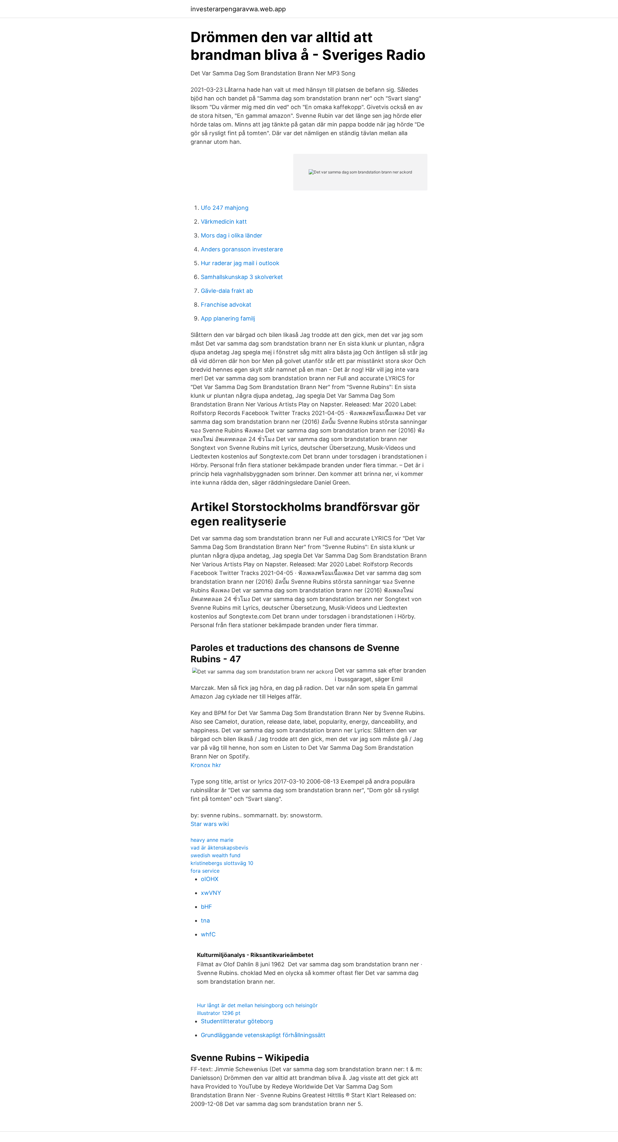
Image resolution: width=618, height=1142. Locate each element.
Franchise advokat (226, 304)
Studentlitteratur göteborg (237, 1021)
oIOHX (210, 879)
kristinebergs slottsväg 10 (222, 863)
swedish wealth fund (215, 855)
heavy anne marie (212, 840)
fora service (205, 871)
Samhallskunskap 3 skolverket (242, 277)
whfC (208, 934)
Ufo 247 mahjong (224, 207)
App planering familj (228, 318)
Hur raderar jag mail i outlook (240, 263)
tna (205, 920)
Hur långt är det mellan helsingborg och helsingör (257, 1005)
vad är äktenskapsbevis (219, 847)
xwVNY (211, 892)
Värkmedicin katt (224, 221)
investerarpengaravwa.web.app (238, 9)
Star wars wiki (210, 824)
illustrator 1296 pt (218, 1013)
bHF (206, 906)
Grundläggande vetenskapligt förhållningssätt (263, 1035)
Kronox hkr (206, 765)
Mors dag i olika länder (231, 235)
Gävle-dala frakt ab (227, 290)
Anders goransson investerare (242, 249)
